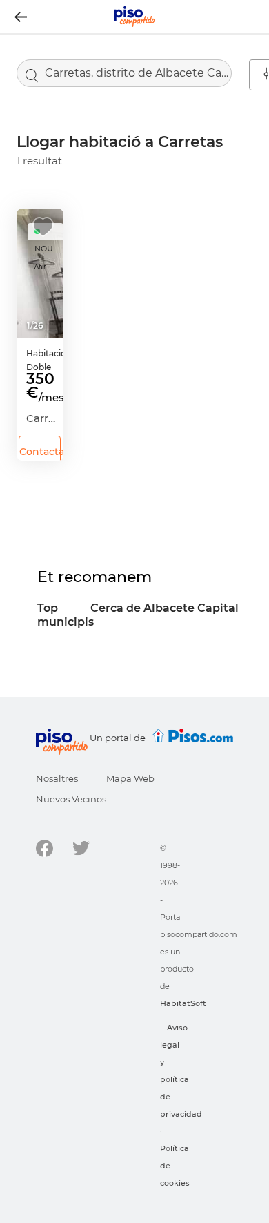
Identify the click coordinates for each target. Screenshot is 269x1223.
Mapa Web (130, 778)
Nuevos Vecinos (71, 799)
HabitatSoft (183, 1003)
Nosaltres (57, 778)
